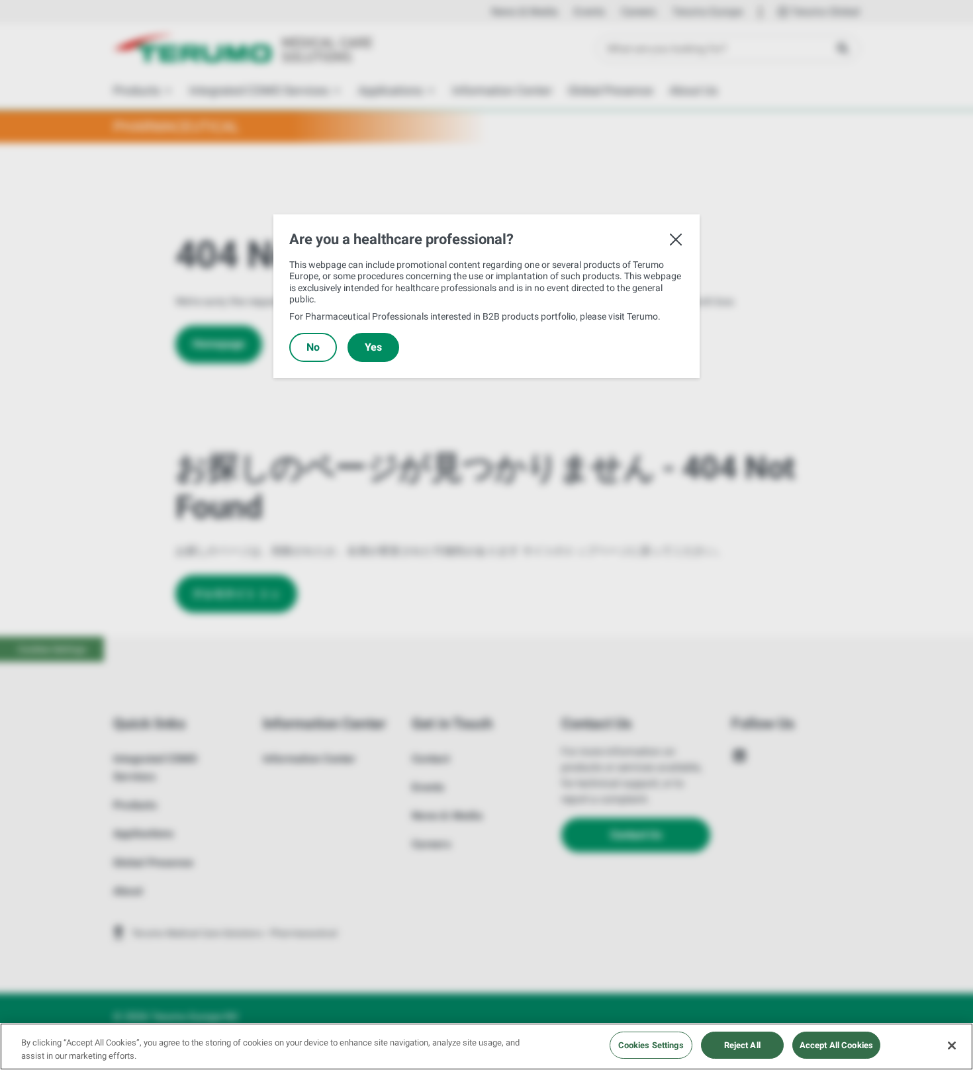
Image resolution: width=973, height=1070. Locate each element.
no (313, 347)
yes (373, 347)
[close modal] (676, 239)
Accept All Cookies (836, 1045)
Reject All (742, 1045)
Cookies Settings (651, 1045)
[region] (486, 1046)
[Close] (951, 1045)
